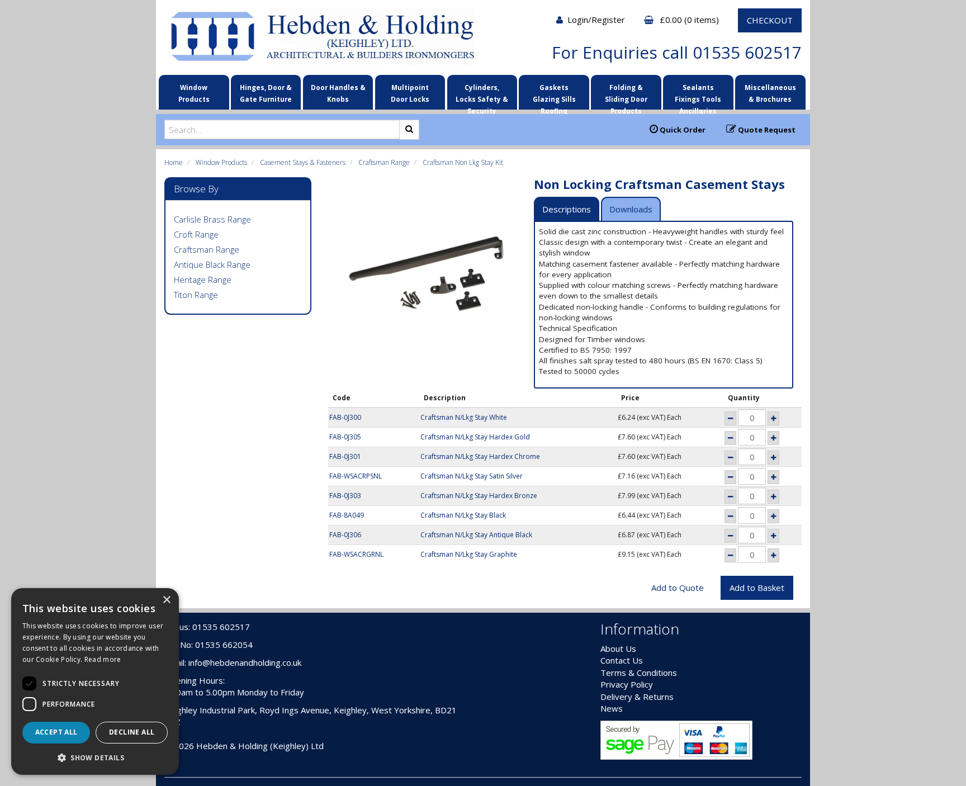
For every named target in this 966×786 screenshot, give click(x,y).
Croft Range (196, 234)
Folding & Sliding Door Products (626, 95)
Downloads (630, 209)
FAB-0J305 (345, 437)
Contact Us (621, 660)
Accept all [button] (56, 732)
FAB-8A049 (346, 515)
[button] (95, 757)
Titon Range (196, 294)
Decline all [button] (131, 732)
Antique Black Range (212, 264)
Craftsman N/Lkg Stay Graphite (468, 554)
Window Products (194, 93)
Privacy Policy (626, 684)
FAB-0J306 (345, 534)
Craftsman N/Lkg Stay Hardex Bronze (478, 495)
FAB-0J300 (345, 417)
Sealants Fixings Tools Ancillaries (698, 95)
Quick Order (681, 130)
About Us (618, 648)
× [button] (166, 600)
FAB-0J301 (345, 456)
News (611, 708)
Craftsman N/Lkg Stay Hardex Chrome (480, 456)
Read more (102, 659)
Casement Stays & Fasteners (302, 162)
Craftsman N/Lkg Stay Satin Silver (471, 476)
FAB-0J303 (345, 495)
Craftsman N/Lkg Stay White (463, 417)
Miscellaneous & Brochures (770, 93)
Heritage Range (202, 279)
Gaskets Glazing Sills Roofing (554, 95)
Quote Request (765, 130)
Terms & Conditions (638, 672)
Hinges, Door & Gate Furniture (266, 93)
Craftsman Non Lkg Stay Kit (463, 162)
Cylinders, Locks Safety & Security (482, 95)
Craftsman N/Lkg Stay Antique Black (476, 534)
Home (173, 162)
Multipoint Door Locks (410, 93)
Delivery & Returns (637, 696)
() (690, 19)
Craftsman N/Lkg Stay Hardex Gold (475, 437)
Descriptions (566, 209)
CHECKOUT (770, 20)
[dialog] (95, 681)
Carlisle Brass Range (212, 219)
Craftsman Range (384, 162)
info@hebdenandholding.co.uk (244, 662)
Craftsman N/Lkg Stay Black (463, 515)
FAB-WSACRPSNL (355, 476)
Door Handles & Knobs (338, 93)
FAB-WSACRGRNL (356, 554)
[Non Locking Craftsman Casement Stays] (427, 275)
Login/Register (597, 19)
